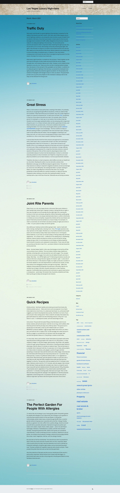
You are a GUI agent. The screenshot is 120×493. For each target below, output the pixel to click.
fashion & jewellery (80, 349)
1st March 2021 (31, 400)
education (88, 339)
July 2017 (78, 151)
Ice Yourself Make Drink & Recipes (84, 29)
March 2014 (78, 199)
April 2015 (78, 187)
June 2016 (78, 175)
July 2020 (78, 90)
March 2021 (78, 65)
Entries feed (79, 309)
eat (36, 389)
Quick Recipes (38, 302)
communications (80, 326)
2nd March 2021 (31, 297)
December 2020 (79, 74)
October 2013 (79, 215)
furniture (39, 286)
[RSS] (92, 489)
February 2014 (79, 202)
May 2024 (78, 47)
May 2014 (78, 193)
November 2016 (79, 163)
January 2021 (79, 71)
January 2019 (79, 135)
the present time (87, 421)
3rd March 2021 (31, 198)
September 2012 (79, 245)
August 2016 (79, 169)
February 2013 (79, 233)
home (88, 367)
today (78, 425)
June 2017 (78, 154)
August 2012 (79, 248)
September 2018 (79, 145)
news (84, 381)
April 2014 (78, 196)
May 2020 (78, 96)
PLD (61, 115)
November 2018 (79, 141)
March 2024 (78, 53)
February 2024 (79, 56)
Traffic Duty (35, 28)
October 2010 (79, 291)
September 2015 (79, 181)
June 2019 (78, 120)
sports (39, 471)
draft (78, 339)
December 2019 (79, 111)
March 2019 (78, 129)
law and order (79, 377)
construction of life (32, 286)
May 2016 (78, 178)
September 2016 (79, 166)
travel (83, 425)
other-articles (81, 389)
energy (87, 342)
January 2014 (79, 205)
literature (86, 377)
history (83, 367)
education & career (80, 342)
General (29, 87)
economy (82, 339)
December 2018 (79, 138)
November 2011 (79, 263)
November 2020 (79, 77)
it (89, 373)
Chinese (84, 8)
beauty (82, 322)
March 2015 (78, 190)
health (79, 367)
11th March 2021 (31, 23)
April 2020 (78, 99)
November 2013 (79, 212)
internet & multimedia (82, 373)
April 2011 (78, 279)
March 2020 (78, 102)
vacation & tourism (84, 429)
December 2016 (79, 160)
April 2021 (78, 62)
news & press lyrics (84, 385)
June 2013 (78, 227)
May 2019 (78, 123)
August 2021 (79, 59)
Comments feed (80, 312)
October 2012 (79, 242)
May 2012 (78, 257)
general (30, 188)
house (84, 370)
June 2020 (78, 93)
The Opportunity (80, 37)
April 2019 (78, 126)
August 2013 (79, 221)
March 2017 (78, 157)
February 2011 (79, 285)
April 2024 (78, 50)
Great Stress (36, 104)
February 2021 (79, 68)
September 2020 (79, 84)
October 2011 (79, 266)
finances (88, 349)
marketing (79, 381)
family (85, 345)
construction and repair (83, 331)
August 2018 (79, 148)
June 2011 (78, 276)
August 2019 (79, 117)
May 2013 (78, 230)
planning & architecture (83, 392)
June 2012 (78, 254)
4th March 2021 (31, 100)
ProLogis (57, 229)
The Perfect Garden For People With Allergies (44, 406)
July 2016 (78, 172)
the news (79, 421)
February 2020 (79, 105)
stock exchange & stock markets (83, 417)
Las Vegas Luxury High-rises (43, 8)
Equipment (79, 345)
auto (78, 322)
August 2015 (79, 184)
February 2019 (79, 132)
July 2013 (78, 224)
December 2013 (79, 209)
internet (89, 370)
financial (81, 353)
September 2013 (79, 218)
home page (79, 370)
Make (32, 488)
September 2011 (79, 270)
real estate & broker (32, 89)
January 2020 (79, 108)
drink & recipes (31, 389)
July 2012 (78, 251)
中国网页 (90, 8)
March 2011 (78, 282)
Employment (79, 26)
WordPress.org (79, 315)
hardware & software (83, 364)
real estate (82, 401)
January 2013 (79, 236)
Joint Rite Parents (40, 203)
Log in (77, 306)
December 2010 (79, 288)
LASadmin (33, 83)
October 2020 (79, 81)
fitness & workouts (32, 471)
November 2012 (79, 239)
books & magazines (88, 322)
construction (88, 326)
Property (81, 396)
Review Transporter (80, 40)
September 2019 (79, 114)
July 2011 (78, 272)
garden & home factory (83, 360)
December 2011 (79, 260)
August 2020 (79, 87)
